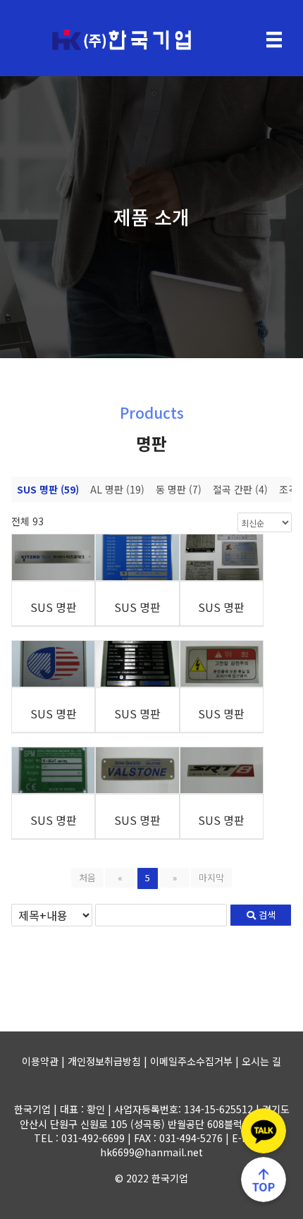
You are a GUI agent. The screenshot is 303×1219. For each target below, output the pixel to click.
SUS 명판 (48, 489)
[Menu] (274, 40)
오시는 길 (261, 1061)
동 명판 (179, 489)
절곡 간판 (240, 489)
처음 (87, 877)
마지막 (211, 877)
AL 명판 (117, 489)
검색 (266, 914)
